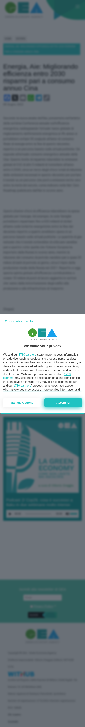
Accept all (63, 402)
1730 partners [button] (27, 354)
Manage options (21, 402)
